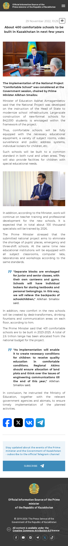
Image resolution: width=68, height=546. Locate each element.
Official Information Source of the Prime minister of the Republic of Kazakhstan (34, 503)
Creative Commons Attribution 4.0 (32, 530)
